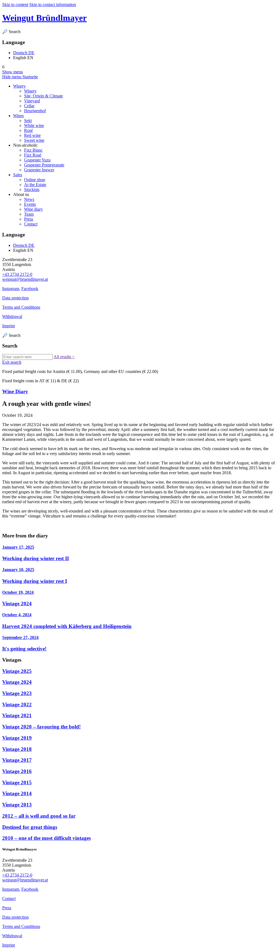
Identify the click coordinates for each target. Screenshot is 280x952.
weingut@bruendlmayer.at (25, 279)
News (29, 199)
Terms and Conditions (21, 307)
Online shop (34, 179)
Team (29, 214)
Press (28, 219)
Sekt (28, 120)
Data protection (15, 298)
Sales (17, 174)
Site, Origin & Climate (43, 96)
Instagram (10, 288)
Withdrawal (12, 316)
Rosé (28, 130)
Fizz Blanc (33, 150)
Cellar (29, 105)
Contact (30, 224)
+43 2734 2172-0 (17, 274)
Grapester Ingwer (39, 169)
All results (64, 356)
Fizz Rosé (32, 155)
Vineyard (32, 101)
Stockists (31, 189)
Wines (18, 115)
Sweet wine (34, 140)
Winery (19, 86)
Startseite (30, 76)
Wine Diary (15, 391)
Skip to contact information (52, 4)
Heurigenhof (35, 110)
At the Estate (35, 184)
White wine (34, 125)
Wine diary (33, 209)
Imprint (8, 325)
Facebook (29, 288)
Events (30, 204)
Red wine (32, 135)
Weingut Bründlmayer (44, 18)
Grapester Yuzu (37, 160)
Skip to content (15, 4)
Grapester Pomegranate (44, 165)
